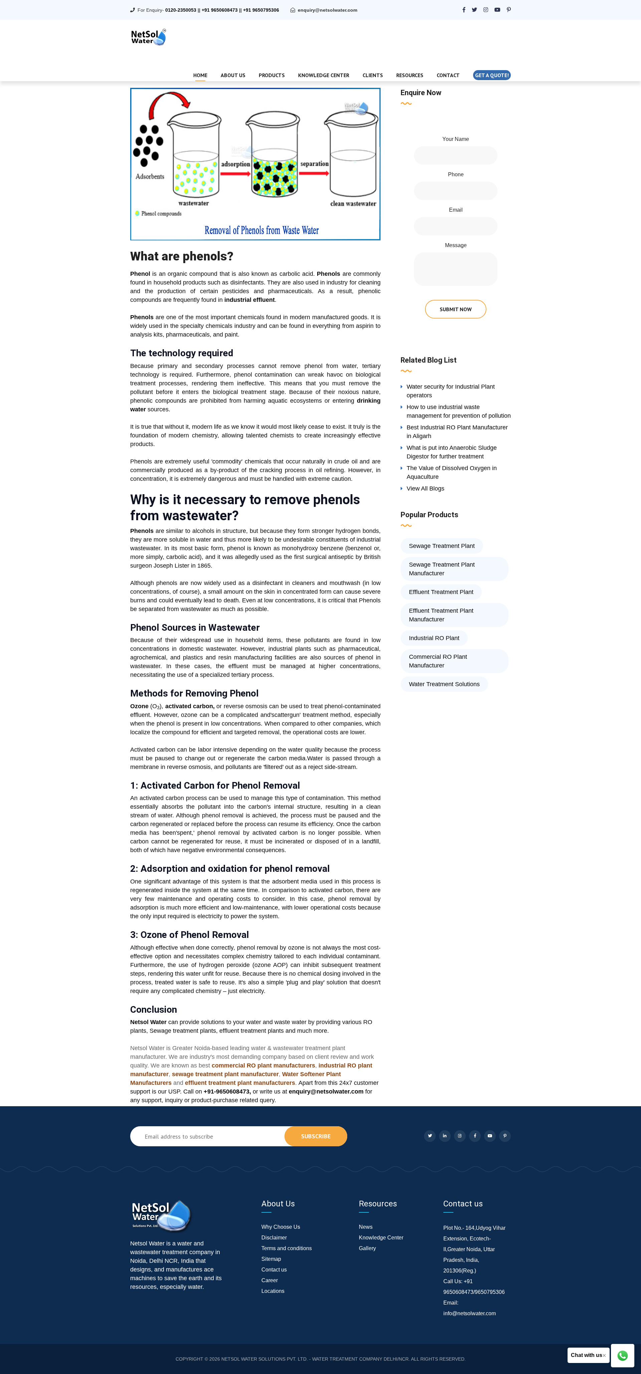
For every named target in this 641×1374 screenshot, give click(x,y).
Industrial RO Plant (434, 638)
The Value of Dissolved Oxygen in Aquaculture (452, 472)
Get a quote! (492, 75)
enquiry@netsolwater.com (327, 10)
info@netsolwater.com (469, 1313)
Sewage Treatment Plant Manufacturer (442, 569)
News (366, 1227)
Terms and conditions (286, 1248)
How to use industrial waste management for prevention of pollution (459, 411)
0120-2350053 (180, 10)
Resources (409, 75)
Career (269, 1280)
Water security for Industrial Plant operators (451, 391)
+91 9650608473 (220, 10)
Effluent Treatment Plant (441, 592)
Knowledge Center (323, 75)
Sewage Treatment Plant (442, 546)
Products (272, 75)
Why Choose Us (280, 1227)
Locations (272, 1291)
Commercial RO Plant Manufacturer (438, 661)
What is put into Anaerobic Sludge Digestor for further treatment (452, 452)
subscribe (316, 1136)
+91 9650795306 (261, 10)
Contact (448, 75)
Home (200, 75)
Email (456, 210)
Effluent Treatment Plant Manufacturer (441, 615)
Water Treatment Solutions (444, 684)
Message (456, 245)
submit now (456, 309)
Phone (456, 174)
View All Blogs (425, 488)
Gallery (367, 1248)
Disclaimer (274, 1237)
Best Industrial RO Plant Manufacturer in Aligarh (457, 431)
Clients (373, 75)
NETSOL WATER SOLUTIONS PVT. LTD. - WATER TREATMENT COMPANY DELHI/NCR (315, 1359)
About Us (233, 75)
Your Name (455, 139)
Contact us (274, 1269)
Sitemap (271, 1259)
